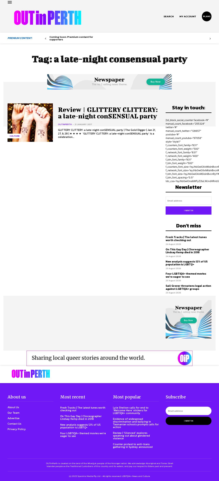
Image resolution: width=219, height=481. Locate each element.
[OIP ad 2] (109, 358)
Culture (15, 136)
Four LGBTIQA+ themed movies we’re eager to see (186, 275)
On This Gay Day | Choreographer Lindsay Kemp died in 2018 (187, 250)
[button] (169, 16)
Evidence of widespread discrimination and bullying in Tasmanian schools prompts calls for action (136, 423)
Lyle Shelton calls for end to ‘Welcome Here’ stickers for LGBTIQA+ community (131, 410)
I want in (188, 210)
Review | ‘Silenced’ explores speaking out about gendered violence (131, 435)
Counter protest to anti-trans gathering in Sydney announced (133, 445)
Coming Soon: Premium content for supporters (71, 38)
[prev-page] (45, 39)
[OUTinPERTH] (48, 17)
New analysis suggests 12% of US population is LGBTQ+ (187, 263)
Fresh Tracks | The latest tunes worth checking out (186, 238)
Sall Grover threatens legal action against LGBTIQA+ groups (188, 287)
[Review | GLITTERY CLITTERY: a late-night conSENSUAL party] (30, 122)
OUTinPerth (65, 124)
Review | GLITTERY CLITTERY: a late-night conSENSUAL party (108, 113)
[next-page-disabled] (210, 39)
